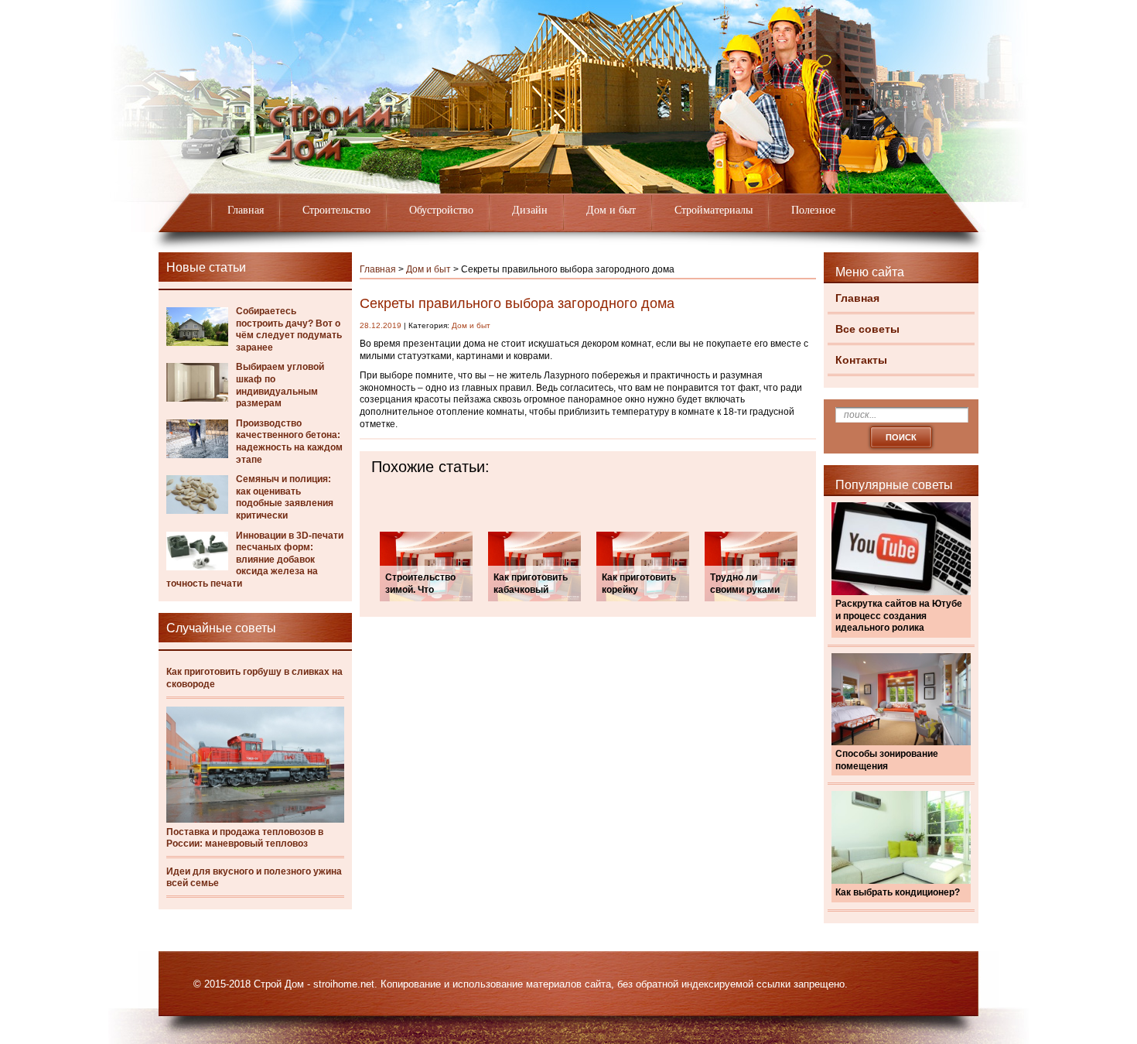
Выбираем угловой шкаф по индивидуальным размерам (280, 385)
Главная (245, 210)
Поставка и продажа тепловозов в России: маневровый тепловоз (244, 838)
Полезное (813, 210)
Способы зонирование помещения (886, 760)
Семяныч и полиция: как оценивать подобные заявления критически (284, 497)
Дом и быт (611, 210)
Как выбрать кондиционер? (897, 892)
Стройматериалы (713, 210)
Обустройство (441, 210)
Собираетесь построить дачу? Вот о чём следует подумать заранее (289, 329)
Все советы (867, 329)
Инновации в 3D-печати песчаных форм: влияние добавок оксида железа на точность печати (254, 559)
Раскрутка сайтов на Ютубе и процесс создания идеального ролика (898, 615)
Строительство (336, 210)
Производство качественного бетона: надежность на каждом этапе (289, 441)
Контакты (861, 360)
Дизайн (530, 210)
